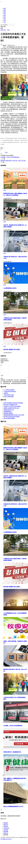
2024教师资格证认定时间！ (10, 288)
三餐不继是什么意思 (8, 394)
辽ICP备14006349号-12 (6, 839)
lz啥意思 (5, 393)
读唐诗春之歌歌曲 (8, 413)
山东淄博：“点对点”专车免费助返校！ (10, 157)
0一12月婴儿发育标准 (8, 389)
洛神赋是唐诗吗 (7, 411)
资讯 (4, 10)
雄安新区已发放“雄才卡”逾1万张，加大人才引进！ (13, 160)
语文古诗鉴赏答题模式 (9, 418)
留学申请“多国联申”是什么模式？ (12, 349)
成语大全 (5, 824)
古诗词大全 (6, 828)
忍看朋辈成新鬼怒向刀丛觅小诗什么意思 (13, 415)
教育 (4, 12)
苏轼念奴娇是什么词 (8, 409)
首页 (4, 8)
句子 (4, 22)
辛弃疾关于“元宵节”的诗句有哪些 (12, 406)
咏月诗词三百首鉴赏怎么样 (10, 404)
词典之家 (5, 826)
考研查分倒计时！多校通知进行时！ (12, 752)
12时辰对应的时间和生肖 (9, 391)
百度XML (5, 833)
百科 (4, 15)
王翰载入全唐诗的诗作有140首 (11, 408)
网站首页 (5, 823)
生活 (4, 13)
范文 (4, 17)
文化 (4, 20)
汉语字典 (5, 829)
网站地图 (5, 831)
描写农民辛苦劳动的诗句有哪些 (11, 416)
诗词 (4, 18)
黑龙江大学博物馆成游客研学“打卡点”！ (13, 806)
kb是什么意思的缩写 (8, 396)
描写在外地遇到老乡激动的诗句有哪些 (13, 403)
